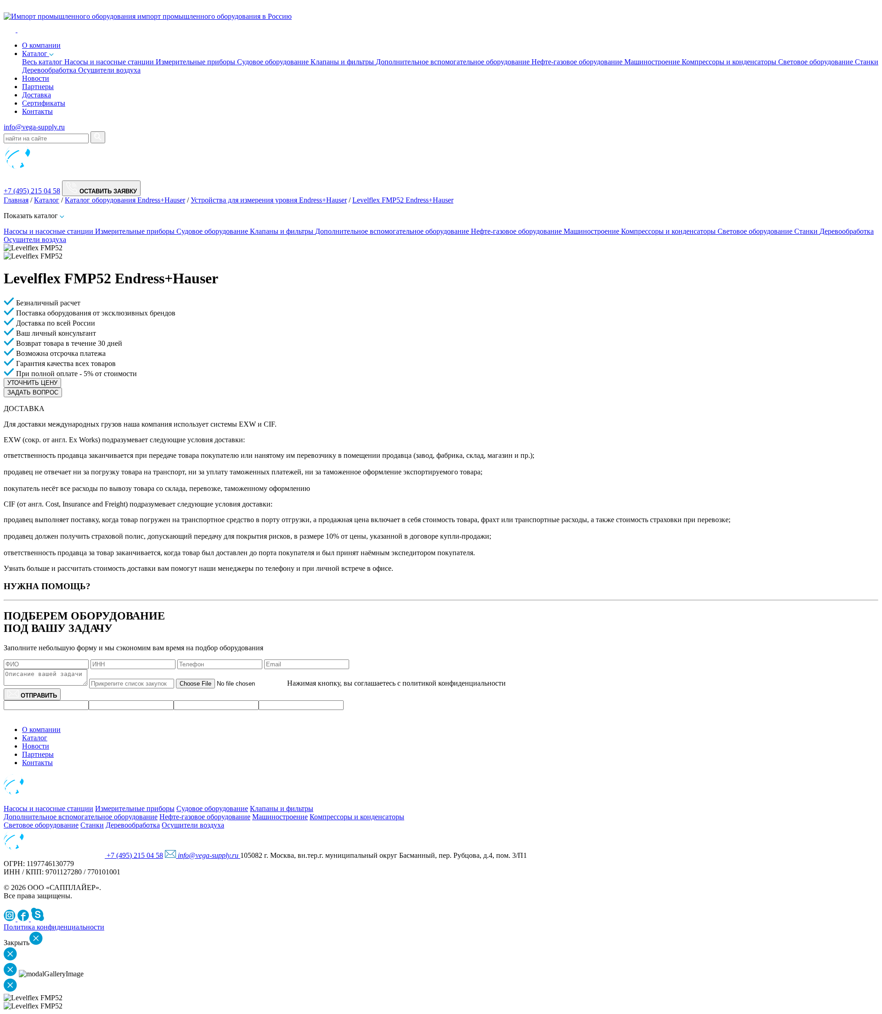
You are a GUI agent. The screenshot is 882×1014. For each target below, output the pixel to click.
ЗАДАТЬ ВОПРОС (32, 392)
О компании (41, 729)
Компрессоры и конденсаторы (730, 62)
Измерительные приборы (196, 62)
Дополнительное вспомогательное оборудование (453, 62)
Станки (866, 62)
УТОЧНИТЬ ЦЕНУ (32, 382)
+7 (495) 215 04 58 (32, 191)
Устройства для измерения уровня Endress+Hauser (269, 200)
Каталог (35, 53)
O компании (41, 45)
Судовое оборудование (274, 62)
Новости (35, 78)
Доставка (36, 95)
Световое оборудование (816, 62)
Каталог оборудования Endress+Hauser (125, 200)
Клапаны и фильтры (343, 62)
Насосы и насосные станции (110, 62)
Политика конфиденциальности (54, 927)
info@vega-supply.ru (34, 127)
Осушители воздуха (109, 70)
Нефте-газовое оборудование (577, 62)
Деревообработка (50, 70)
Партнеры (38, 86)
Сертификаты (43, 103)
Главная (16, 200)
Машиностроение (653, 62)
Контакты (37, 111)
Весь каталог (43, 62)
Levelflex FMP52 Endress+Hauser (402, 200)
